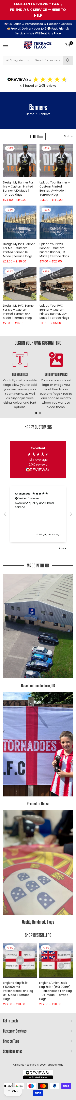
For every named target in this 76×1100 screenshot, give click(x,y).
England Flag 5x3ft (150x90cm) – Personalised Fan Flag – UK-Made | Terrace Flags (19, 991)
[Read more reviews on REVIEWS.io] (38, 470)
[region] (38, 514)
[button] (5, 514)
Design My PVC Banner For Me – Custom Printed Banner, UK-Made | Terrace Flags (19, 250)
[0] (67, 45)
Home (30, 114)
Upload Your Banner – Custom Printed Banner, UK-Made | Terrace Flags (55, 188)
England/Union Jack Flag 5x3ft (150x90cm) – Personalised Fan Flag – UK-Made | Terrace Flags (55, 991)
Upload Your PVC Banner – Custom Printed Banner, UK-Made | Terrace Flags (54, 250)
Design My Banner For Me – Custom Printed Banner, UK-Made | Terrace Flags (18, 188)
